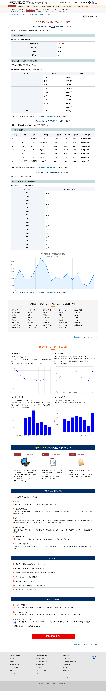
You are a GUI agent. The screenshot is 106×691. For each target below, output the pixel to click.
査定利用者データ (47, 9)
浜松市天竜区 (16, 312)
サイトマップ (13, 677)
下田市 (76, 317)
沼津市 (30, 312)
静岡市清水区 (47, 310)
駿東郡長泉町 (78, 325)
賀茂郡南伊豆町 (79, 322)
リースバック (35, 6)
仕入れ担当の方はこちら (41, 661)
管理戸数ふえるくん (67, 671)
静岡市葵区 (15, 310)
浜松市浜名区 (78, 310)
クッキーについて (14, 667)
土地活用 (42, 6)
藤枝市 (30, 317)
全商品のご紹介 (39, 667)
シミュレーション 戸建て (61, 9)
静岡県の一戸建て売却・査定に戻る (86, 337)
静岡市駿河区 (32, 310)
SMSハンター (66, 667)
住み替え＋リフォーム (59, 6)
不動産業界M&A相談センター (69, 661)
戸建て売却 (31, 11)
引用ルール (12, 671)
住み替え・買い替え (43, 11)
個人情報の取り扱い (14, 664)
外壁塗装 (69, 6)
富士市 (45, 315)
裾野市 (14, 320)
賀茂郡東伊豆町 (48, 322)
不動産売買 (54, 11)
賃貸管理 (49, 6)
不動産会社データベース (79, 6)
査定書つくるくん (67, 674)
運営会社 (12, 658)
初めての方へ (64, 2)
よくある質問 (73, 2)
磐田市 (61, 315)
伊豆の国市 (15, 322)
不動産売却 (12, 6)
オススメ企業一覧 (25, 9)
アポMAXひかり (66, 677)
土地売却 (22, 11)
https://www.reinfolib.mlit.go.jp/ (46, 116)
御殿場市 (46, 317)
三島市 (61, 312)
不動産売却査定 (14, 9)
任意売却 (27, 6)
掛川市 (14, 317)
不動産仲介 (62, 11)
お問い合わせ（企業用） (41, 671)
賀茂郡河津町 (63, 322)
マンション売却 (14, 11)
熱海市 (45, 312)
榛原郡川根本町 (48, 328)
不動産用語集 (13, 674)
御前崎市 (61, 320)
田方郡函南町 (47, 325)
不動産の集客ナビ (67, 664)
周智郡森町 (62, 328)
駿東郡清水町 (63, 325)
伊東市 (14, 315)
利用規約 (12, 661)
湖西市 (30, 320)
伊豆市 (45, 320)
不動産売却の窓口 (67, 658)
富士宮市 (77, 312)
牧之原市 (30, 322)
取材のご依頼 (39, 674)
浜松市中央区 (63, 310)
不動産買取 (20, 6)
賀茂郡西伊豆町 (33, 325)
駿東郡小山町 (16, 328)
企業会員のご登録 (40, 658)
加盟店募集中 (83, 2)
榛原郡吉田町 (32, 328)
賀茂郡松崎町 (16, 325)
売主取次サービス (40, 664)
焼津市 (76, 315)
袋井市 (61, 317)
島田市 (30, 315)
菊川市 (76, 320)
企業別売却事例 (36, 9)
